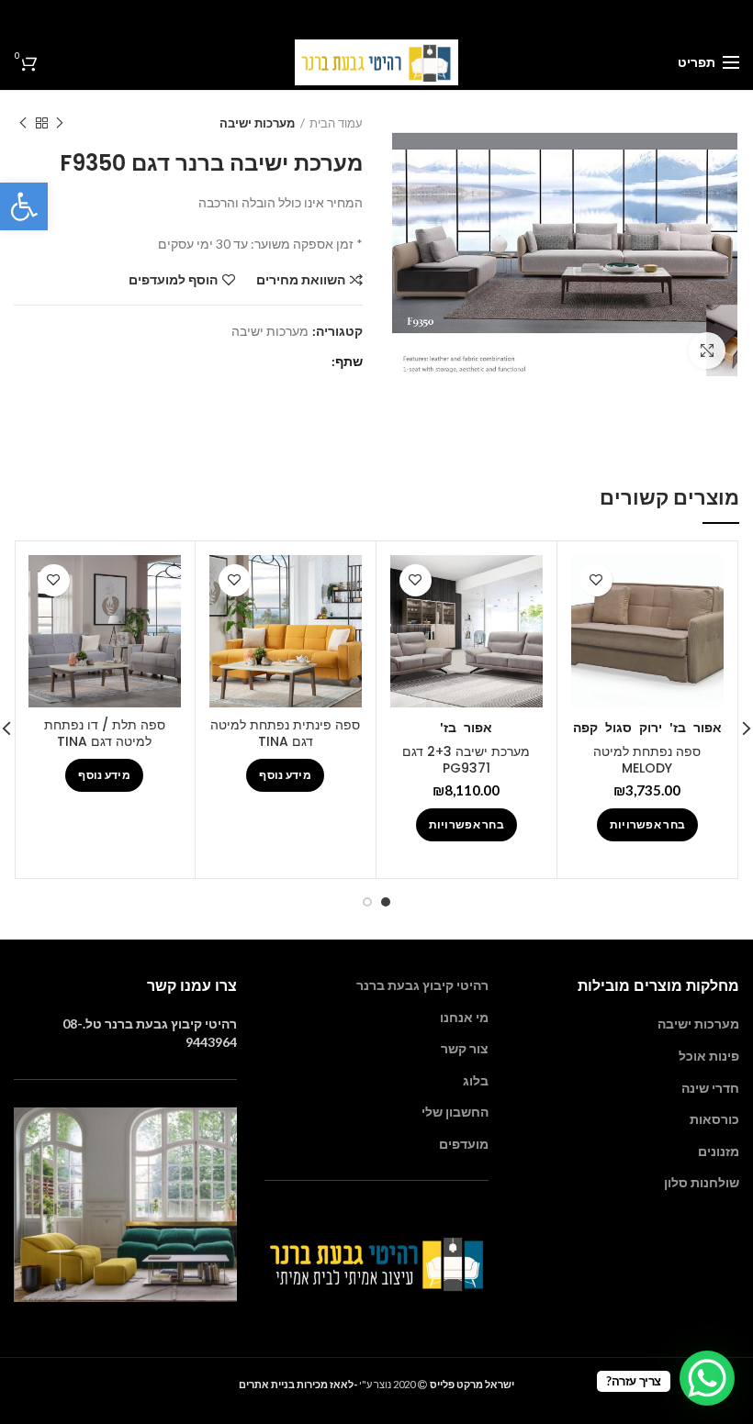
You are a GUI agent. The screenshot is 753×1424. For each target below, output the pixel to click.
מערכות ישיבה (257, 123)
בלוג (476, 1080)
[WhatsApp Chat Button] (707, 1378)
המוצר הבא (23, 123)
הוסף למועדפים (173, 279)
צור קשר (465, 1048)
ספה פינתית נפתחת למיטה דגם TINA (285, 733)
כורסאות (714, 1119)
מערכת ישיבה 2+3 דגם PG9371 (466, 759)
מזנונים (718, 1151)
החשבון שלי (455, 1111)
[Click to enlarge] (707, 350)
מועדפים (464, 1143)
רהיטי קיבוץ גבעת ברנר (422, 985)
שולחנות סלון (701, 1182)
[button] (24, 206)
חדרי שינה (710, 1088)
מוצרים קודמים (60, 123)
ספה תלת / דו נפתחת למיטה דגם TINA (104, 733)
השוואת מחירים (300, 279)
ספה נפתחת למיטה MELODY (647, 759)
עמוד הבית (336, 123)
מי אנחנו (464, 1017)
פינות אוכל (709, 1055)
